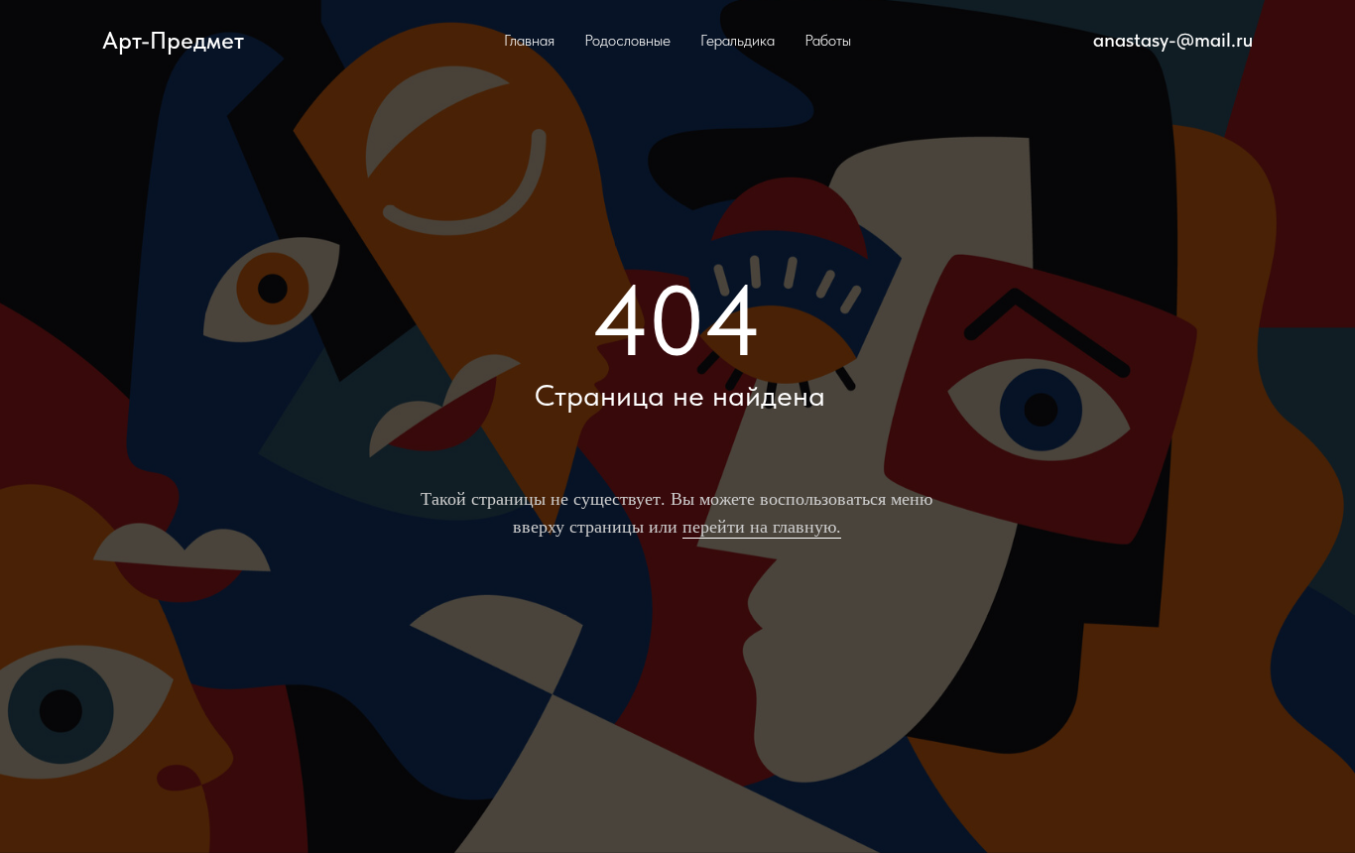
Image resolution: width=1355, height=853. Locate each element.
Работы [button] (827, 40)
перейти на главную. (761, 526)
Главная (529, 40)
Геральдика (737, 40)
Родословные (627, 40)
